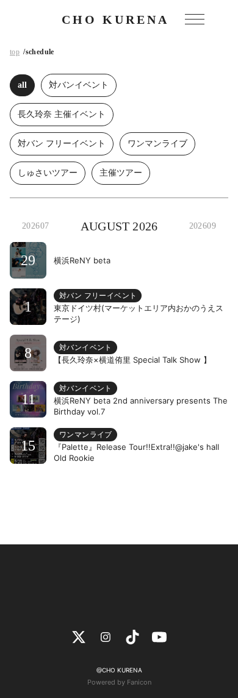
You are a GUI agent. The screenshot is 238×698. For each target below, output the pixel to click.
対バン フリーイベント (62, 143)
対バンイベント (79, 85)
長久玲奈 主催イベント (62, 114)
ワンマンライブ (157, 143)
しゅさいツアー (48, 172)
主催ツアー (120, 172)
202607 (35, 225)
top (15, 51)
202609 (202, 225)
